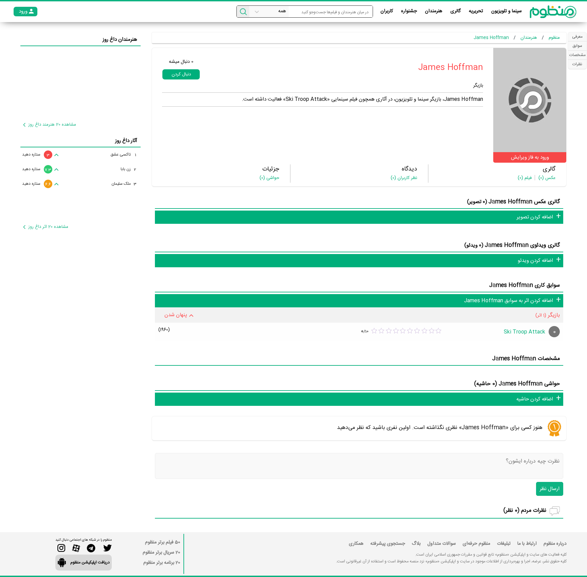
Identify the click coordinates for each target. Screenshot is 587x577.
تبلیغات (504, 544)
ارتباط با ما (527, 544)
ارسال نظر (549, 489)
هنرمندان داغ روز (120, 39)
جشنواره (409, 11)
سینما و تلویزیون (506, 11)
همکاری (356, 544)
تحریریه (476, 11)
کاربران (386, 11)
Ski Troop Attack (524, 332)
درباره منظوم (555, 544)
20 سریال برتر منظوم (161, 552)
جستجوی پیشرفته (387, 544)
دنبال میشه (181, 62)
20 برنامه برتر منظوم (161, 563)
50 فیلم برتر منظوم (162, 542)
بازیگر (478, 86)
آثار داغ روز (126, 141)
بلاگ (416, 544)
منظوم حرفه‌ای (476, 544)
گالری (455, 11)
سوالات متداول (441, 544)
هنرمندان (433, 11)
